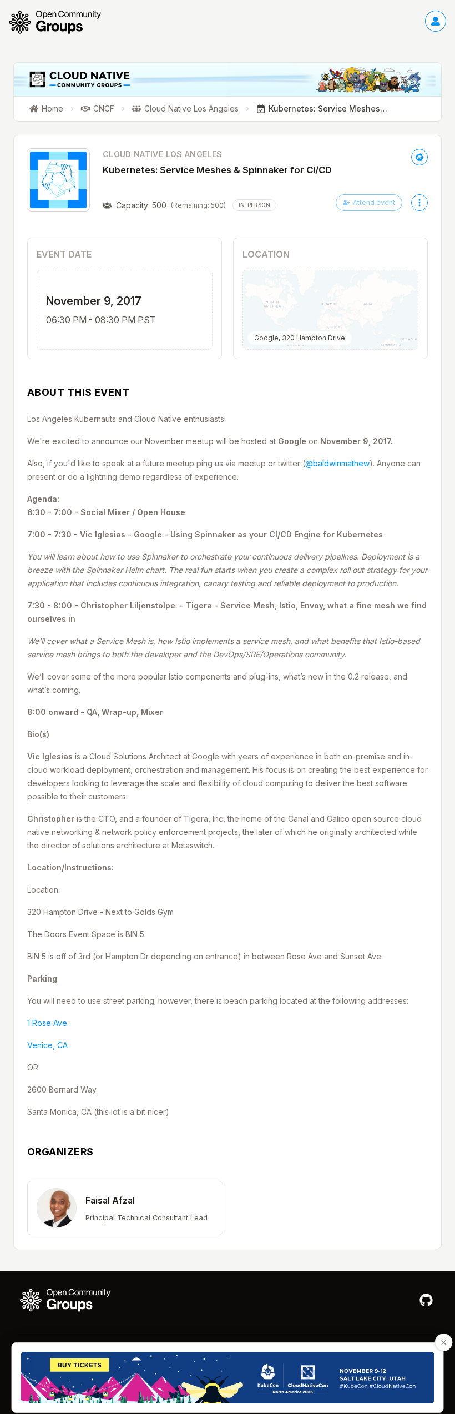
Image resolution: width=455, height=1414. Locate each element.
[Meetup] (419, 157)
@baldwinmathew (337, 463)
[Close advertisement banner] (444, 1342)
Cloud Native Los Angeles (162, 154)
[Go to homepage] (60, 22)
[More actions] (419, 202)
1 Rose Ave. (48, 1023)
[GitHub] (426, 1300)
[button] (125, 1208)
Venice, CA (47, 1045)
